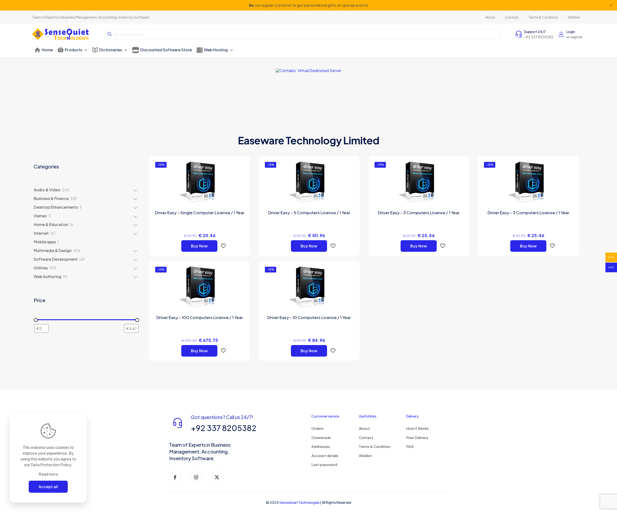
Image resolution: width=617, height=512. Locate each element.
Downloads (321, 437)
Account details (324, 455)
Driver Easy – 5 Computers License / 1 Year (309, 212)
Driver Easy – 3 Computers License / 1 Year (419, 212)
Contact (366, 437)
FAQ (410, 446)
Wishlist (365, 455)
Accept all (48, 486)
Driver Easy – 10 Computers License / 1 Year (309, 317)
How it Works (417, 428)
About (364, 428)
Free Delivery (417, 437)
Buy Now (199, 245)
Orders (317, 428)
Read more (48, 474)
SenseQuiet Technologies (299, 502)
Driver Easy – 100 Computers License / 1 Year (199, 317)
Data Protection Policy (51, 464)
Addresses (320, 446)
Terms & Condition (374, 446)
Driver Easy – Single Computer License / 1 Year (199, 212)
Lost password (324, 464)
